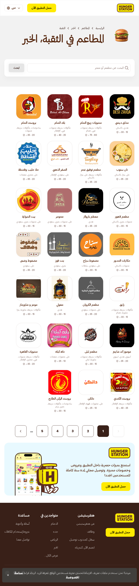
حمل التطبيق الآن (41, 7)
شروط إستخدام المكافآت (17, 531)
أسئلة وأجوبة (23, 523)
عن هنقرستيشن (85, 523)
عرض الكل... (51, 555)
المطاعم (86, 28)
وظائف (90, 531)
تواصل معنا (23, 539)
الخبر (73, 28)
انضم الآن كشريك (84, 547)
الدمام (54, 523)
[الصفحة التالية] (21, 431)
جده (55, 531)
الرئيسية (100, 28)
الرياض (54, 539)
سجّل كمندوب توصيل (81, 539)
